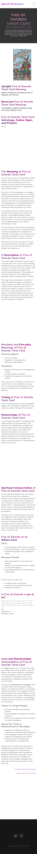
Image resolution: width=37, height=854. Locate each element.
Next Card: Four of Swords (26, 773)
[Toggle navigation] (34, 4)
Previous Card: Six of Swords (25, 769)
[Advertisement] (18, 147)
